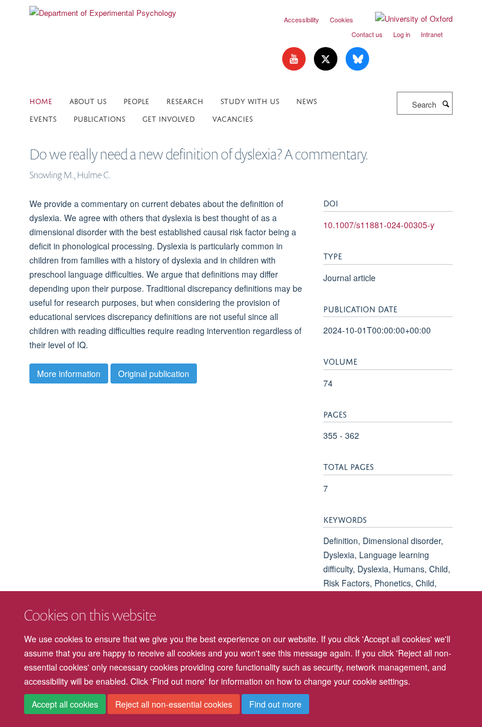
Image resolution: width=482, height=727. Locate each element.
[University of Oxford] (405, 19)
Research (184, 100)
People (136, 100)
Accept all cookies (65, 704)
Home (40, 100)
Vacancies (232, 118)
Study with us (249, 100)
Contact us (367, 34)
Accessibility (301, 19)
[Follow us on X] (327, 59)
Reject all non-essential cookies (173, 704)
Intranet (432, 34)
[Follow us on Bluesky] (357, 59)
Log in (401, 34)
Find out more (275, 704)
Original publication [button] (153, 373)
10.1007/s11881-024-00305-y (378, 225)
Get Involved (168, 118)
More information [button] (69, 373)
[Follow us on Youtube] (295, 59)
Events (42, 118)
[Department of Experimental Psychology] (102, 8)
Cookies (341, 19)
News (306, 100)
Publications (99, 118)
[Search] (445, 103)
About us (87, 100)
